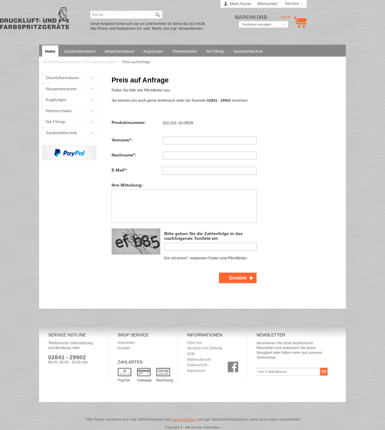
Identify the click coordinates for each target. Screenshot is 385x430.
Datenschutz (197, 365)
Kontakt (124, 348)
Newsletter (126, 343)
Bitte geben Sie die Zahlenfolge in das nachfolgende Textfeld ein (203, 236)
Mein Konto (240, 3)
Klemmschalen (59, 111)
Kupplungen (56, 99)
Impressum (196, 371)
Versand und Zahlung (204, 348)
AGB (191, 354)
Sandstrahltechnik (61, 133)
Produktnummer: (129, 122)
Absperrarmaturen (61, 89)
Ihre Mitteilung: (127, 185)
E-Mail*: (119, 170)
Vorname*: (122, 140)
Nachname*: (124, 155)
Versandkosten (184, 419)
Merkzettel (267, 3)
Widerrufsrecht (199, 359)
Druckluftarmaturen (62, 78)
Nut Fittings (56, 121)
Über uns (194, 343)
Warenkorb (299, 22)
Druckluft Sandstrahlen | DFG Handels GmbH (34, 20)
